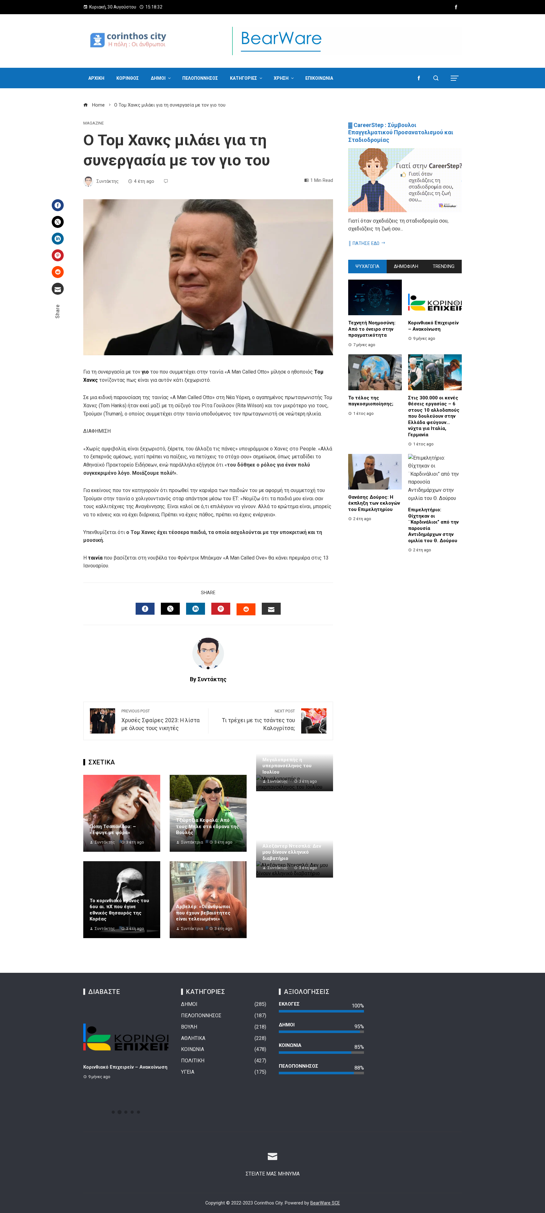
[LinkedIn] (58, 239)
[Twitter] (58, 222)
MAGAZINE (93, 123)
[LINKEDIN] (195, 609)
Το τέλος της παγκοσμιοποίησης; (370, 401)
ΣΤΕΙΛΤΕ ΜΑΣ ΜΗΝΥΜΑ (273, 1174)
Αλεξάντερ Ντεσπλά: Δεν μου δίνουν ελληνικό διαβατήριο (291, 852)
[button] (113, 1112)
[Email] (58, 289)
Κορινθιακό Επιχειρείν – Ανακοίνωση (433, 326)
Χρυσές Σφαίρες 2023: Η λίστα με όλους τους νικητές (160, 720)
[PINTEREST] (220, 609)
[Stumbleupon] (58, 272)
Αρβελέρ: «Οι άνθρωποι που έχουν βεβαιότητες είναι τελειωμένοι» (203, 913)
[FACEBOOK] (145, 609)
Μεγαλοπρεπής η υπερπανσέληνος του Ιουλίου (287, 766)
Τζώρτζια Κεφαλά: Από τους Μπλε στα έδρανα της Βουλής (207, 826)
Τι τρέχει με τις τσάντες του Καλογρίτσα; (258, 720)
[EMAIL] (271, 609)
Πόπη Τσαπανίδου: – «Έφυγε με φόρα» (113, 830)
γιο (146, 372)
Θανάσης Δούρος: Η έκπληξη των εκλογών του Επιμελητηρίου (374, 503)
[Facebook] (58, 205)
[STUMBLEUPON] (246, 609)
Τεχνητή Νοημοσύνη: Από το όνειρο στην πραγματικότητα (372, 329)
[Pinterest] (58, 255)
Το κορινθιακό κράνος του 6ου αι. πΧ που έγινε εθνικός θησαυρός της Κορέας (119, 910)
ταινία (96, 558)
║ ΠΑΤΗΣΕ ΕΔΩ (363, 243)
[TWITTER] (170, 609)
